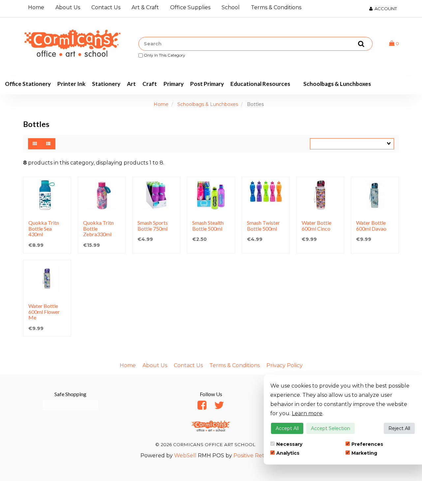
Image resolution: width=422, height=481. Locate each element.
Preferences (367, 444)
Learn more (307, 413)
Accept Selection (330, 428)
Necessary (289, 444)
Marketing (364, 453)
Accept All (287, 428)
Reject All (399, 428)
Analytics (287, 453)
